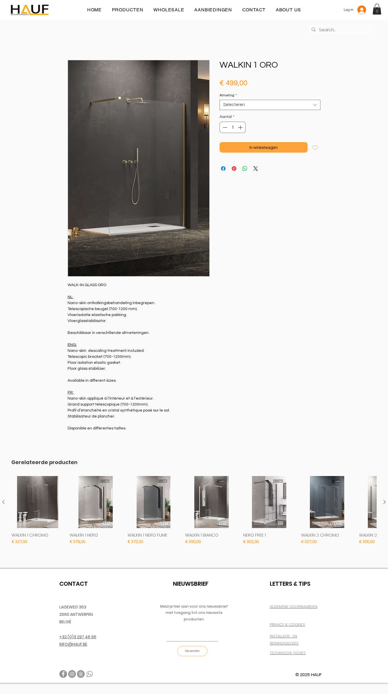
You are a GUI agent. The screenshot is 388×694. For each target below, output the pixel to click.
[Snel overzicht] (38, 502)
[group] (194, 511)
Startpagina (78, 39)
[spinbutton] (232, 127)
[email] (81, 674)
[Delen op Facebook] (223, 168)
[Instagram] (72, 674)
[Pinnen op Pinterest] (234, 168)
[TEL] (89, 674)
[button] (376, 9)
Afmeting (228, 95)
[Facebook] (63, 674)
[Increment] (241, 127)
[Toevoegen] (315, 147)
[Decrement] (224, 127)
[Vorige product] (3, 501)
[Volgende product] (384, 501)
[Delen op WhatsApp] (244, 168)
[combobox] (270, 105)
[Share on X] (255, 168)
